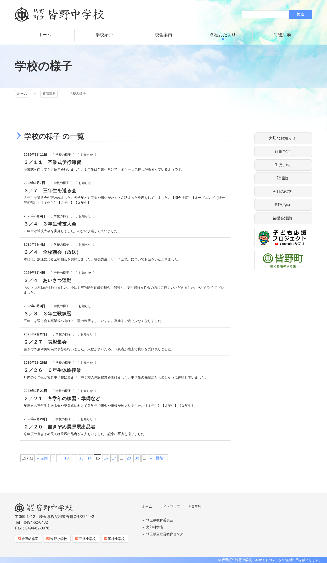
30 (137, 458)
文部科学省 (154, 527)
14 (89, 458)
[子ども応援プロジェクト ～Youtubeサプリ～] (283, 244)
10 (66, 458)
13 (81, 458)
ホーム (22, 94)
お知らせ (86, 154)
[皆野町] (283, 267)
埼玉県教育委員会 (159, 520)
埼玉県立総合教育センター (166, 534)
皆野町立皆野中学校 (59, 14)
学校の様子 (63, 154)
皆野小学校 (58, 539)
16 (106, 458)
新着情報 (49, 94)
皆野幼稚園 (30, 539)
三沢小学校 (87, 539)
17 (114, 458)
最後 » (161, 458)
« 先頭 (42, 458)
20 (129, 458)
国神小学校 (116, 539)
